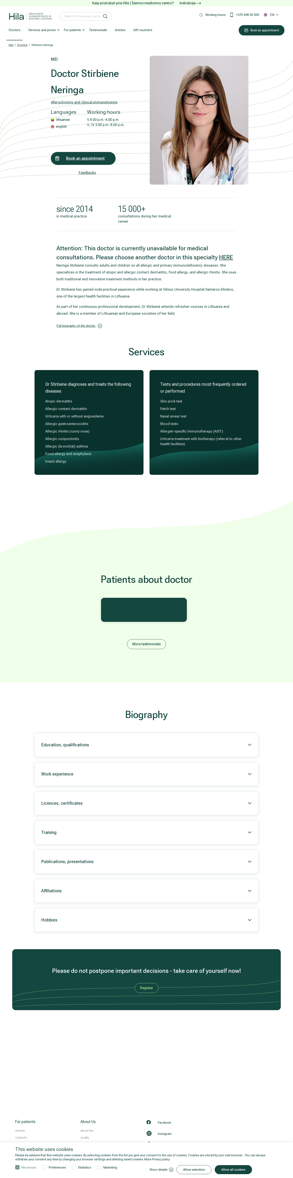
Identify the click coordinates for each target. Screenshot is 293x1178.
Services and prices (42, 30)
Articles (120, 30)
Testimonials (98, 30)
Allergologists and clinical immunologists (84, 102)
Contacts (21, 1137)
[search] (105, 16)
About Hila (86, 1130)
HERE (226, 257)
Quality (84, 1137)
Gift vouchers (142, 30)
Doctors (14, 30)
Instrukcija (188, 3)
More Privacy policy (157, 1159)
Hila (11, 45)
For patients (72, 30)
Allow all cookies (233, 1169)
